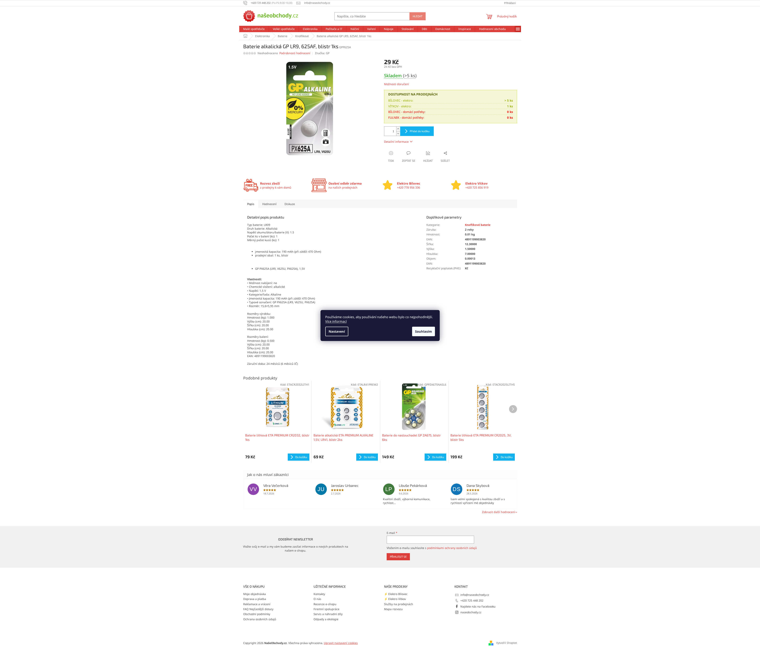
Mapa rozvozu (393, 609)
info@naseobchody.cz (474, 595)
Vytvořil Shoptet (506, 642)
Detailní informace (396, 141)
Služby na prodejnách (398, 604)
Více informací (336, 321)
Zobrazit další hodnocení (498, 512)
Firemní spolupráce (326, 609)
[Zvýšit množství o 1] (398, 129)
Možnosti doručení (396, 84)
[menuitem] (254, 29)
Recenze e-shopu (325, 604)
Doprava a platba (254, 599)
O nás (317, 599)
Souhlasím (423, 331)
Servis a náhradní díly (328, 614)
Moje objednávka (254, 594)
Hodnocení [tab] (269, 204)
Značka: (322, 53)
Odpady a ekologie (326, 619)
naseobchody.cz (470, 612)
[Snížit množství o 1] (398, 133)
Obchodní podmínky (256, 614)
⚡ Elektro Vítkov (395, 599)
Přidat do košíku (420, 131)
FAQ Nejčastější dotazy (258, 609)
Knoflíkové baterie (477, 225)
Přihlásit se (398, 556)
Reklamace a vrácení (256, 604)
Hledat (417, 16)
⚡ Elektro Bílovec (396, 594)
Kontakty (319, 594)
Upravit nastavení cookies (341, 643)
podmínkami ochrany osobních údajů (452, 548)
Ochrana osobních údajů (259, 619)
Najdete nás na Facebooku (478, 606)
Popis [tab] (250, 204)
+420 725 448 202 (471, 600)
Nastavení (337, 331)
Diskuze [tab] (290, 204)
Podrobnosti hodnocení (294, 53)
